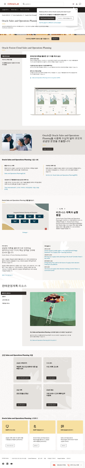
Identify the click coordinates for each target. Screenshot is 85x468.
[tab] (13, 56)
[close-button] (81, 465)
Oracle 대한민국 (6, 15)
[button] (5, 4)
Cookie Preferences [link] (32, 458)
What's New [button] (14, 9)
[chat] (54, 465)
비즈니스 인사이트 (24, 9)
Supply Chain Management (32, 15)
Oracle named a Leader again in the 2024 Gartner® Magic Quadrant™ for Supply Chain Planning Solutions (60, 251)
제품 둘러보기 (55, 38)
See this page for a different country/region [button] (50, 22)
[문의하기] (80, 4)
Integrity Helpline (61, 458)
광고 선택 (40, 458)
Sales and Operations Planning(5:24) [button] (14, 173)
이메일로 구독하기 (52, 458)
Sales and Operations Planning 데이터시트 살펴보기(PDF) (46, 77)
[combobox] (42, 4)
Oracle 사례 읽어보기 (48, 149)
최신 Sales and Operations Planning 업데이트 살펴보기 (43, 340)
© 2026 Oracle (5, 458)
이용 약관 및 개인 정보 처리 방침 (19, 458)
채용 (45, 458)
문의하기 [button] (63, 445)
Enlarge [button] (25, 232)
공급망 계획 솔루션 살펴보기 (23, 378)
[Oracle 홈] (13, 4)
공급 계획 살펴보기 (21, 404)
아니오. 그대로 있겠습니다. (65, 18)
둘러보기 (36, 445)
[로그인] (77, 4)
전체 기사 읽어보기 (7, 275)
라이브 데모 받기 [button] (10, 445)
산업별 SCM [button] (5, 9)
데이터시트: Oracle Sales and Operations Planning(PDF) (61, 175)
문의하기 (69, 458)
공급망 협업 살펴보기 (51, 404)
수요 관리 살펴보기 (51, 378)
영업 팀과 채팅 (61, 465)
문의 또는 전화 (74, 465)
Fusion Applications (18, 15)
